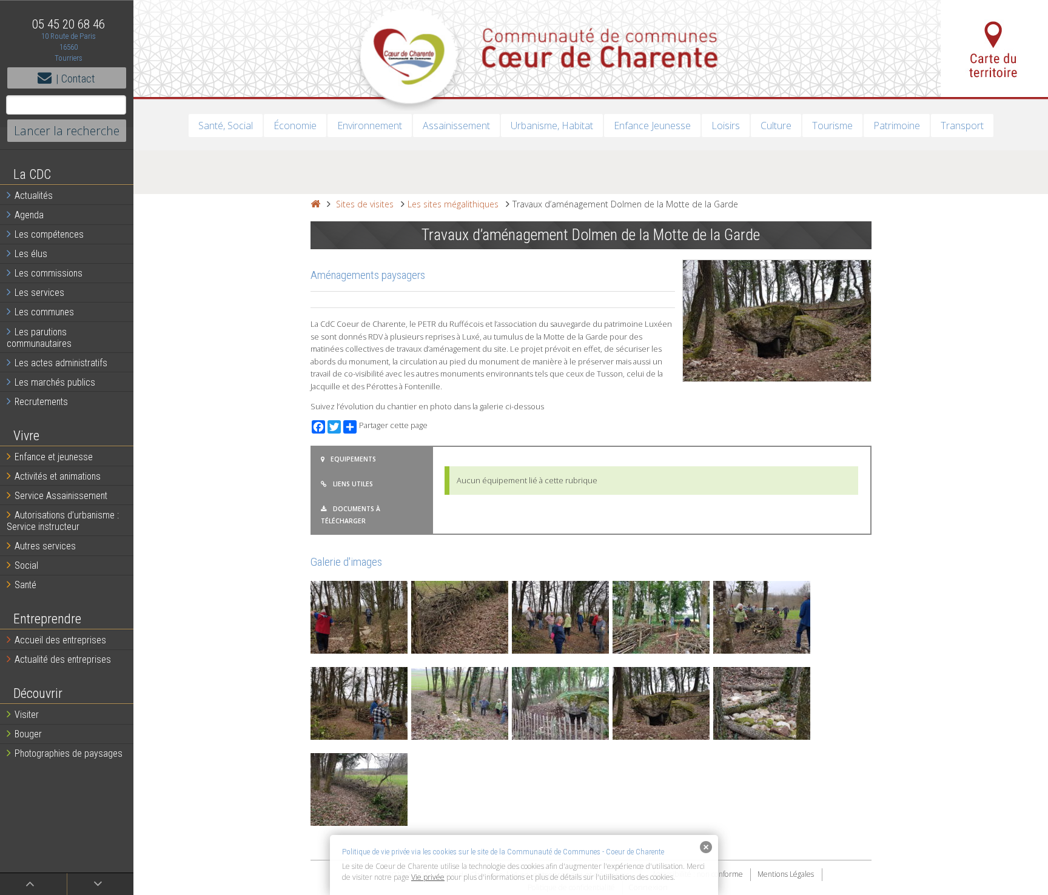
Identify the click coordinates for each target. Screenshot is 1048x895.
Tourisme (832, 125)
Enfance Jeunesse (652, 125)
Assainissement (456, 125)
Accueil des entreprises (60, 640)
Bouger (28, 734)
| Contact (75, 78)
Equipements (353, 459)
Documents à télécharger (350, 514)
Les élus (31, 254)
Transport (962, 125)
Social (26, 565)
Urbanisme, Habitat (552, 125)
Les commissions (48, 273)
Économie (295, 125)
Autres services (45, 546)
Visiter (27, 714)
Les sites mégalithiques (453, 204)
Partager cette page (393, 425)
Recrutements (41, 401)
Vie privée (428, 877)
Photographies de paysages (69, 753)
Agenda (29, 215)
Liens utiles (353, 484)
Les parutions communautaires (39, 337)
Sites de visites (365, 204)
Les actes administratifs (61, 363)
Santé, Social (225, 125)
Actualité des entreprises (63, 659)
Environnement (369, 125)
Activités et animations (58, 476)
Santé (25, 585)
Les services (39, 292)
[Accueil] (315, 204)
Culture (776, 125)
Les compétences (49, 234)
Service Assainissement (61, 495)
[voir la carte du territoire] (994, 48)
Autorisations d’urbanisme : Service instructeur (63, 520)
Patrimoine (896, 125)
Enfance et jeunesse (54, 457)
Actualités (34, 195)
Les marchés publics (55, 382)
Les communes (44, 312)
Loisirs (725, 125)
